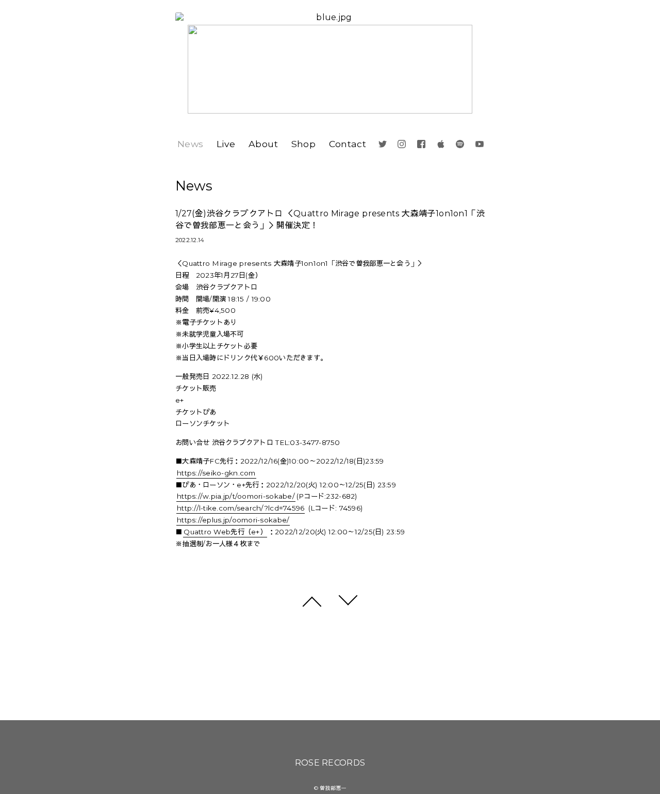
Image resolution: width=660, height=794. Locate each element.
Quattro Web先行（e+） (225, 532)
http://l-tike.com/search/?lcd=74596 (240, 508)
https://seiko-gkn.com (216, 473)
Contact (347, 143)
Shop (303, 143)
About (263, 143)
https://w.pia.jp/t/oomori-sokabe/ (236, 496)
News (190, 143)
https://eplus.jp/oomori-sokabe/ (233, 520)
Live (226, 143)
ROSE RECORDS (330, 763)
